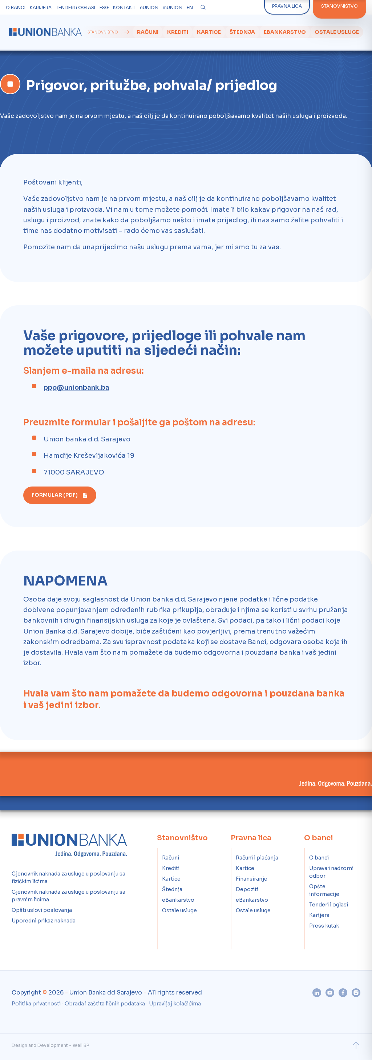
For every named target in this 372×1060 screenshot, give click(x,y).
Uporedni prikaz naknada (44, 920)
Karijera (319, 915)
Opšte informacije (324, 890)
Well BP (81, 1045)
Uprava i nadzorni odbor (331, 872)
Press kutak (324, 925)
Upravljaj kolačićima (175, 1003)
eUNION (149, 7)
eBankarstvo (285, 32)
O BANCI (15, 7)
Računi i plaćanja (257, 857)
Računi (147, 32)
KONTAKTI (124, 7)
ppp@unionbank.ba (76, 388)
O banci (319, 857)
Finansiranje (251, 879)
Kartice (209, 32)
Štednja (242, 32)
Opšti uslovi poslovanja (42, 910)
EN (190, 7)
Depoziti (247, 889)
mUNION (172, 7)
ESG (104, 7)
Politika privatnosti (36, 1003)
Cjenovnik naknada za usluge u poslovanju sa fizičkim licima (68, 877)
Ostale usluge (337, 32)
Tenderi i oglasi (328, 904)
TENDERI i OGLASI (75, 7)
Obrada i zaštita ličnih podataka (105, 1003)
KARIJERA (41, 7)
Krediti (177, 32)
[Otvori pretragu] (203, 7)
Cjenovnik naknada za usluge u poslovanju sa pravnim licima (68, 896)
